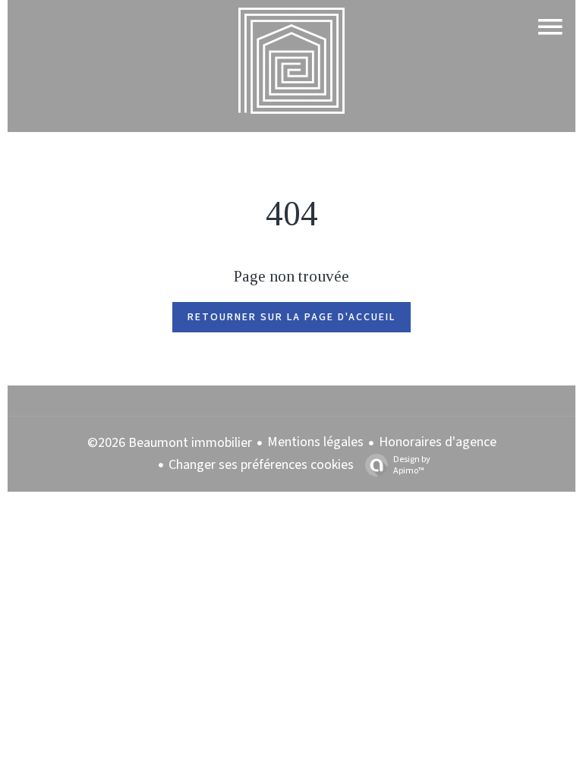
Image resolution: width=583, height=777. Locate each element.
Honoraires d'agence (437, 442)
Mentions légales (315, 442)
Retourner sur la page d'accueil (291, 317)
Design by (411, 465)
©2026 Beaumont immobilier (169, 442)
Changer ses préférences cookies (261, 464)
